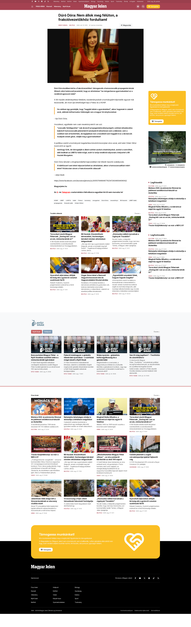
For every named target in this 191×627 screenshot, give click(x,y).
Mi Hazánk (123, 200)
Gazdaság (100, 1)
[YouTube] (35, 1)
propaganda (58, 203)
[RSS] (48, 1)
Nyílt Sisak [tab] (36, 332)
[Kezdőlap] (95, 6)
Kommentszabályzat (127, 610)
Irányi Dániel (63, 25)
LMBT (62, 200)
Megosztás (127, 25)
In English (132, 1)
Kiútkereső (140, 1)
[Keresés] (143, 6)
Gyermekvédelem (84, 1)
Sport (112, 1)
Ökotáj (126, 1)
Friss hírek (34, 587)
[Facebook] (32, 1)
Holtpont (55, 587)
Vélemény (56, 1)
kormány (88, 200)
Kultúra (107, 1)
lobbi (74, 200)
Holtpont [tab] (47, 332)
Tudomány (119, 1)
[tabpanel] (95, 358)
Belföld (63, 1)
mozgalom (96, 200)
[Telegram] (42, 1)
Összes (137, 213)
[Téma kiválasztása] (138, 6)
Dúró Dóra (105, 200)
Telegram (66, 192)
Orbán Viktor (79, 203)
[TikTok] (45, 1)
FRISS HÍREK (40, 6)
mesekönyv (114, 200)
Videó (75, 1)
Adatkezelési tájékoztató (141, 610)
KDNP (56, 200)
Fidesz (80, 200)
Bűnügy (93, 1)
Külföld (69, 1)
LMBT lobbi (132, 200)
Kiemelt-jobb (68, 203)
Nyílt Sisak (66, 6)
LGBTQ (68, 200)
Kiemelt (49, 6)
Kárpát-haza (57, 598)
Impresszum (35, 578)
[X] (38, 1)
